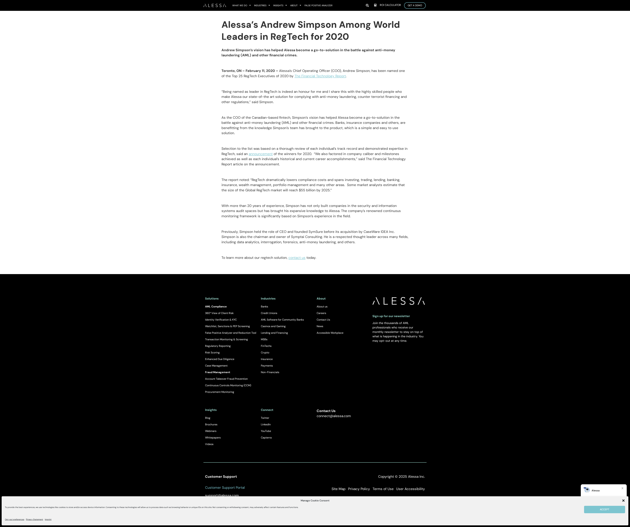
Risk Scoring (212, 352)
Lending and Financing (274, 333)
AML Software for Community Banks (282, 319)
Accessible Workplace (330, 333)
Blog (207, 418)
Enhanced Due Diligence (219, 359)
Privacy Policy (359, 489)
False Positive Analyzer (318, 5)
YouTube (266, 431)
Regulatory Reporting (218, 346)
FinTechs (266, 346)
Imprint (48, 519)
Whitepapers (213, 437)
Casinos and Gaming (273, 326)
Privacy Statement (34, 519)
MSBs (264, 339)
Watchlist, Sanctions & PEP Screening (227, 326)
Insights (278, 5)
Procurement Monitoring (219, 392)
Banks (264, 306)
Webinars (210, 431)
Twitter (265, 418)
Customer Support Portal (225, 487)
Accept (604, 509)
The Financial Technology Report (320, 76)
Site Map (339, 489)
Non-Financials (270, 372)
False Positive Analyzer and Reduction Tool (230, 333)
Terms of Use (383, 489)
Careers (321, 313)
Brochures (211, 424)
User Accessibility (410, 489)
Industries (260, 5)
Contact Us (323, 319)
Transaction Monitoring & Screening (226, 339)
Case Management (216, 365)
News (320, 326)
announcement (261, 154)
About (294, 5)
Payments (267, 365)
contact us (296, 257)
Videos (209, 444)
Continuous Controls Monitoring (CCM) (228, 385)
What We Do (239, 5)
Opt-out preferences (14, 519)
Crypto (265, 352)
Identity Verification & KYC (221, 319)
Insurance (267, 359)
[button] (623, 500)
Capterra (266, 437)
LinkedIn (266, 424)
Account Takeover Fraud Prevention (226, 379)
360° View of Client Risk (219, 313)
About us (322, 306)
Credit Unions (269, 313)
